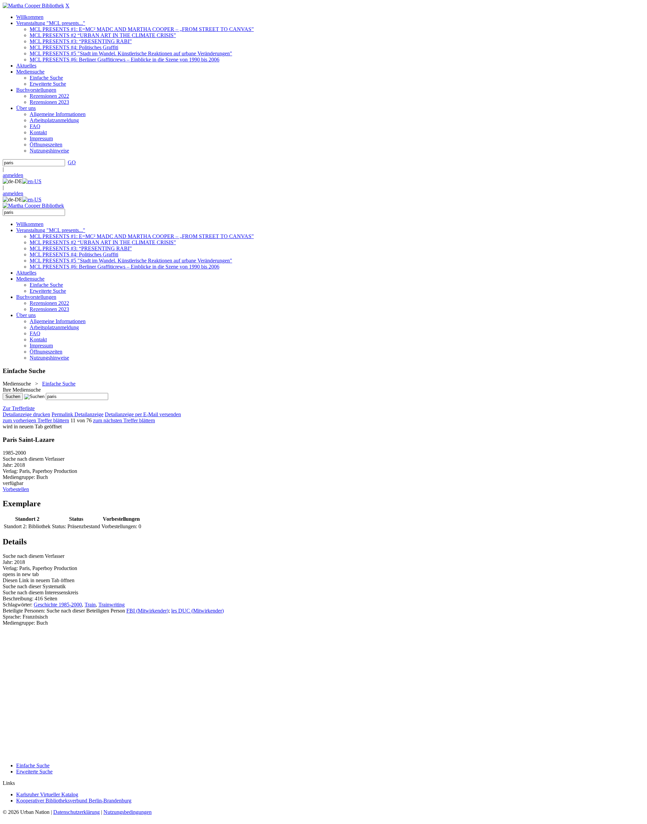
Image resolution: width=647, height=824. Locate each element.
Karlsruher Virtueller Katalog (47, 794)
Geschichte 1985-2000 (58, 604)
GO (72, 162)
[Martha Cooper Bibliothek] (33, 5)
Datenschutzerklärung (76, 812)
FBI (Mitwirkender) (147, 611)
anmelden (13, 175)
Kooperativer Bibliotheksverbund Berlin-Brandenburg (73, 800)
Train (90, 604)
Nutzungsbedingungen (127, 812)
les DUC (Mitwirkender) (197, 611)
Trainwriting (111, 604)
